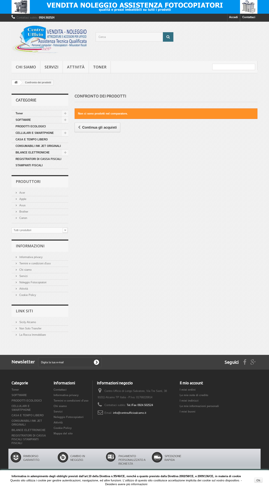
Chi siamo (26, 66)
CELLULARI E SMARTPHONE (35, 132)
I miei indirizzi (189, 400)
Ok (258, 480)
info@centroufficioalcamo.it (129, 412)
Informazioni (30, 245)
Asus (22, 205)
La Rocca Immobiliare (32, 334)
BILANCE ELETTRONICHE (33, 152)
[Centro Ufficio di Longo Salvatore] (50, 40)
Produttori (28, 181)
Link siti (24, 310)
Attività (75, 66)
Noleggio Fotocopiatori (32, 282)
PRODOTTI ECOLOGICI (31, 126)
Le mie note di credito (194, 395)
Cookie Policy (27, 295)
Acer (21, 192)
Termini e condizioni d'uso (34, 263)
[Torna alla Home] (16, 82)
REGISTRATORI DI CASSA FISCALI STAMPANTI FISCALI (38, 162)
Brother (23, 211)
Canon (22, 218)
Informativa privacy (30, 257)
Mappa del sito (63, 433)
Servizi (51, 66)
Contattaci (248, 17)
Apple (22, 199)
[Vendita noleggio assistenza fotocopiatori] (134, 7)
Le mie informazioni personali (199, 406)
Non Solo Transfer (29, 328)
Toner (99, 66)
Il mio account (191, 383)
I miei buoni (187, 411)
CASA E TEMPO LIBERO (32, 139)
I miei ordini (188, 389)
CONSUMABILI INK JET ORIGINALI (38, 146)
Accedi (233, 17)
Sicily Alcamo (27, 322)
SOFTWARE (23, 119)
